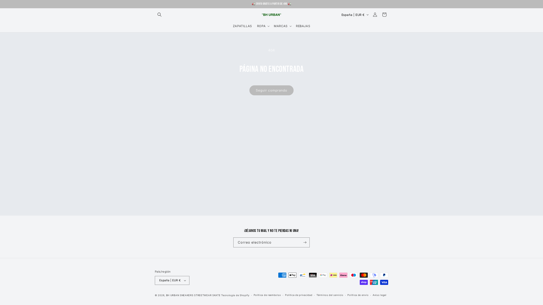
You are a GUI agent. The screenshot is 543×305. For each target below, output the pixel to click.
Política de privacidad (298, 295)
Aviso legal (379, 295)
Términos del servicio (329, 295)
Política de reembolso (267, 295)
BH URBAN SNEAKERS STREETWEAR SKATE (193, 295)
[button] (159, 14)
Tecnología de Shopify (235, 295)
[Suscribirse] (304, 242)
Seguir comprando (271, 90)
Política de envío (357, 295)
